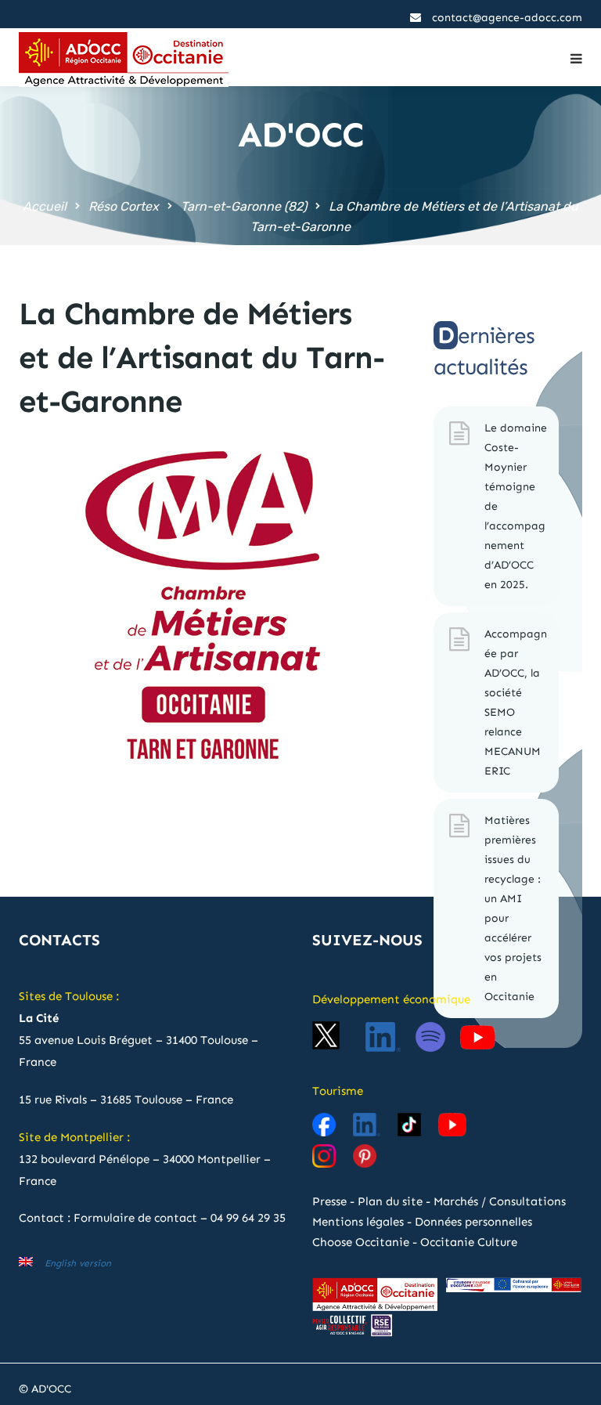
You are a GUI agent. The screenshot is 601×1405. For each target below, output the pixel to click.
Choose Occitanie (360, 1242)
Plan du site (390, 1201)
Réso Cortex (123, 206)
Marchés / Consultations (500, 1201)
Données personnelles (473, 1222)
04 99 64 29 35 (248, 1218)
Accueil (45, 206)
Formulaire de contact (135, 1218)
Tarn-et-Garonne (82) (244, 206)
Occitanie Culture (468, 1242)
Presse (329, 1201)
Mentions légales (358, 1222)
